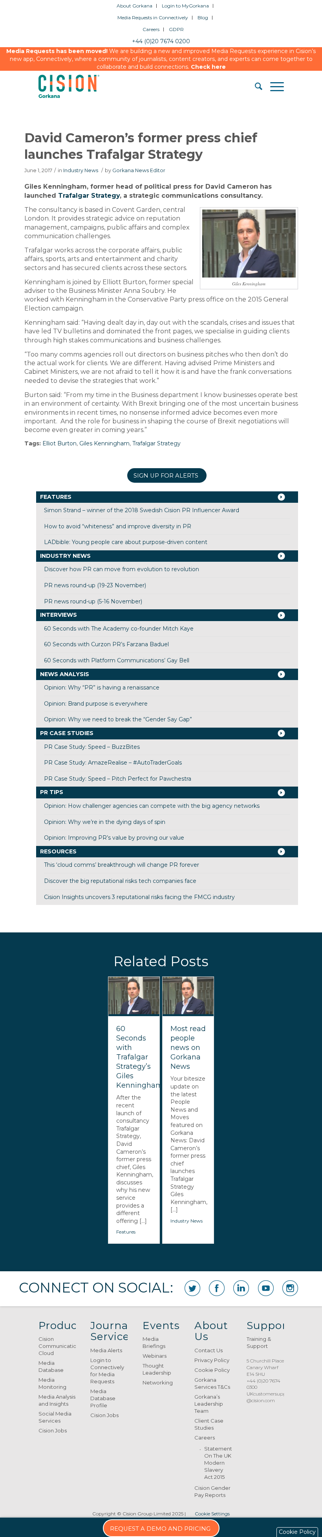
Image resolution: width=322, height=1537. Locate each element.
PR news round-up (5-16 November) (93, 601)
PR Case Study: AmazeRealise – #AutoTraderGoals (113, 762)
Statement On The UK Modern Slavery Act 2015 (218, 1462)
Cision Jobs (52, 1430)
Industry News (80, 170)
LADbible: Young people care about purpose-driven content (125, 542)
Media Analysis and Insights (56, 1400)
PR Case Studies (66, 733)
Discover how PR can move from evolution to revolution (121, 569)
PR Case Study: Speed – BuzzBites (92, 746)
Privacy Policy (211, 1360)
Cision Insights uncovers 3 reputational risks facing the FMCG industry (139, 897)
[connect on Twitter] (192, 1288)
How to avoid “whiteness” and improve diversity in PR (117, 526)
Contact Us (208, 1350)
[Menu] (273, 86)
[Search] (254, 86)
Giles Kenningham (104, 443)
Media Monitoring (52, 1383)
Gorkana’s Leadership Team (208, 1404)
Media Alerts (106, 1350)
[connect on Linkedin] (241, 1288)
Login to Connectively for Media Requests (107, 1370)
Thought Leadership (157, 1369)
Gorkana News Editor (138, 170)
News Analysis (64, 674)
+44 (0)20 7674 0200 (161, 41)
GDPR (176, 29)
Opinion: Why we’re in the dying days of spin (104, 821)
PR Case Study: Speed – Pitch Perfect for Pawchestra (117, 778)
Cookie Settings (212, 1514)
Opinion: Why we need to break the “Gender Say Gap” (118, 719)
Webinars (154, 1356)
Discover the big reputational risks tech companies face (120, 880)
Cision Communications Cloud (57, 1346)
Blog (203, 17)
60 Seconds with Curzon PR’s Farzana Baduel (106, 644)
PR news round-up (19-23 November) (95, 585)
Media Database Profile (102, 1398)
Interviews (58, 614)
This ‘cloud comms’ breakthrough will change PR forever (121, 864)
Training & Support (259, 1342)
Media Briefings (154, 1342)
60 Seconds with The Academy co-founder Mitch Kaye (119, 628)
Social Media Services (54, 1417)
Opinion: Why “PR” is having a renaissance (101, 687)
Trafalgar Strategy (89, 195)
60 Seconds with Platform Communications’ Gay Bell (116, 660)
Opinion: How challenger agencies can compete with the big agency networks (152, 805)
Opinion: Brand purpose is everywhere (96, 703)
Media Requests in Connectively (152, 17)
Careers (151, 29)
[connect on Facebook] (217, 1288)
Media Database (51, 1366)
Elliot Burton (59, 443)
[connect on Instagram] (290, 1288)
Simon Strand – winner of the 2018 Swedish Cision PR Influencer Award (141, 510)
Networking (158, 1382)
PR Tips (51, 792)
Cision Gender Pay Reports (212, 1491)
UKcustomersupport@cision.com (270, 1397)
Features (55, 496)
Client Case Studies (208, 1424)
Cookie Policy (212, 1370)
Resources (58, 851)
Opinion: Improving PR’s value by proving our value (114, 837)
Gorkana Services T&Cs (212, 1383)
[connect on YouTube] (266, 1288)
